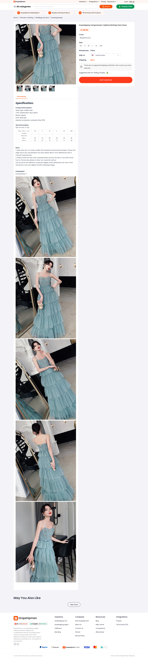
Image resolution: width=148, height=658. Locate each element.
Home (16, 18)
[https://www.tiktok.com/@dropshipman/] (15, 644)
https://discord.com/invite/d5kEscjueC (18, 644)
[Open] (118, 55)
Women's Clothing (26, 18)
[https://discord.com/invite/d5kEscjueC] (18, 644)
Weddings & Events (42, 18)
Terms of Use (115, 656)
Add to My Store (106, 80)
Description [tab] (21, 96)
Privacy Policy (124, 656)
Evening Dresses (57, 18)
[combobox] (102, 55)
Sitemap (131, 656)
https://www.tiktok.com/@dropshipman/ (15, 644)
